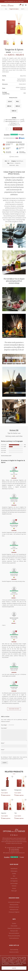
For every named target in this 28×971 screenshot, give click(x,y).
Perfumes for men (14, 909)
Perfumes (14, 885)
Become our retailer (14, 952)
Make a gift (14, 890)
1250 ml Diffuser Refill (14, 121)
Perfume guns (14, 871)
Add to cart (17, 128)
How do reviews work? (6, 455)
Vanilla (22, 9)
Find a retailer (14, 926)
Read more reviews (14, 709)
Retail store (12, 165)
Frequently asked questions (14, 928)
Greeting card (15, 125)
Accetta (14, 968)
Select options (6, 795)
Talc (6, 9)
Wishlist (20, 4)
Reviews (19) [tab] (14, 430)
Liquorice (3, 813)
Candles (14, 873)
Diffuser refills (14, 878)
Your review (4, 728)
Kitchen (12, 163)
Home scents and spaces (14, 902)
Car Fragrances (14, 881)
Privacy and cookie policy (14, 935)
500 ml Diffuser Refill (15, 119)
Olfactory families (14, 904)
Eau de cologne (14, 883)
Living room (17, 163)
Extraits (14, 888)
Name (3, 743)
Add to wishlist (15, 156)
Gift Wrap (15, 123)
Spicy (17, 165)
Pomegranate (17, 790)
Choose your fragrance (14, 912)
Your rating (4, 725)
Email (3, 749)
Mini (14, 876)
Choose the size (13, 97)
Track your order (14, 930)
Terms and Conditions (14, 933)
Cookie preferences (14, 938)
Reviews (14, 923)
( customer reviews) (17, 52)
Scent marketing (14, 949)
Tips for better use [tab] (14, 433)
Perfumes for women (14, 907)
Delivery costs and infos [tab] (14, 436)
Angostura (3, 790)
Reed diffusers (19, 161)
